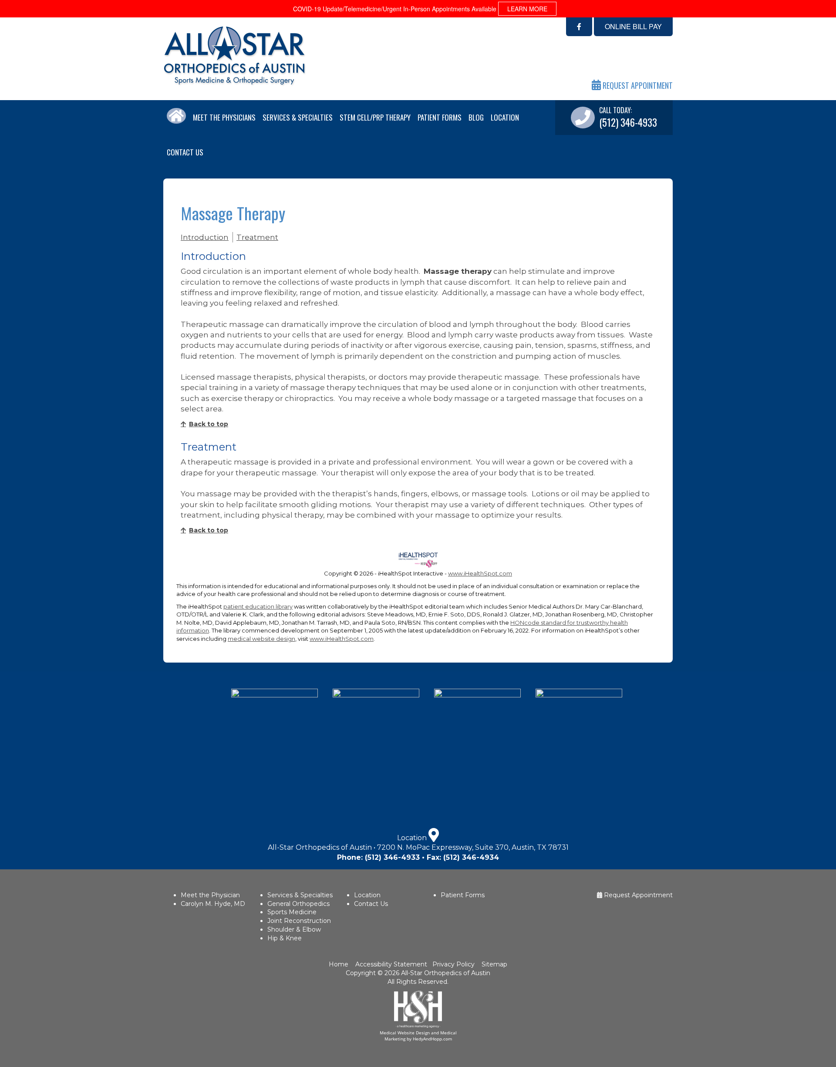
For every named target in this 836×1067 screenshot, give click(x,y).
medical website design (261, 638)
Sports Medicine (292, 912)
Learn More (527, 8)
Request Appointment (637, 895)
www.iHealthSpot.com (480, 573)
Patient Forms (440, 117)
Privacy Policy (453, 964)
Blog (476, 117)
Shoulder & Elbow (294, 929)
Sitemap (494, 964)
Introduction (205, 237)
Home (339, 964)
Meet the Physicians (224, 117)
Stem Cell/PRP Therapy (375, 117)
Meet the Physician (210, 895)
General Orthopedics (298, 904)
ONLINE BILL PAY (633, 26)
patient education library (258, 606)
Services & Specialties (298, 117)
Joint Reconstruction (299, 921)
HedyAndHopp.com (432, 1039)
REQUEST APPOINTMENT (637, 85)
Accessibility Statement (390, 964)
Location (505, 117)
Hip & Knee (284, 938)
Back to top (208, 424)
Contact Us (185, 152)
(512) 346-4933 (392, 857)
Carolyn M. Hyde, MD (213, 904)
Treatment (257, 237)
